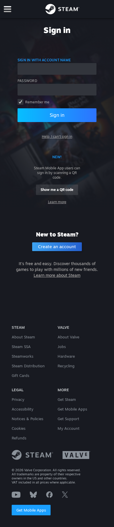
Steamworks (22, 356)
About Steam (23, 337)
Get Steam (67, 399)
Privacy (18, 399)
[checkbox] (20, 102)
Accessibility (22, 409)
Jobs (62, 346)
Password (27, 81)
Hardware (66, 356)
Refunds (19, 438)
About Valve (68, 337)
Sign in (57, 115)
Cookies (18, 428)
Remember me (37, 102)
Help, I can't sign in (57, 136)
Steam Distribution (28, 365)
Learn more (57, 202)
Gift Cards (20, 375)
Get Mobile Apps (31, 510)
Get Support (68, 418)
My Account (69, 428)
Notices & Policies (27, 418)
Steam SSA (21, 346)
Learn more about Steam (57, 275)
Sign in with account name (44, 60)
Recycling (66, 365)
